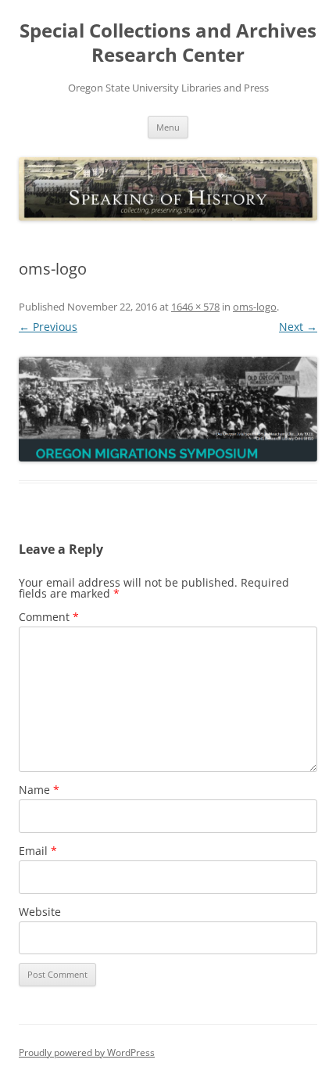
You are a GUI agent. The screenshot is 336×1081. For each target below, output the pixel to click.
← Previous (48, 326)
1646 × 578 (195, 307)
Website (40, 911)
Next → (298, 326)
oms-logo (255, 307)
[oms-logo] (168, 409)
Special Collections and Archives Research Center (168, 43)
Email (38, 850)
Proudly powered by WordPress (87, 1052)
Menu (168, 127)
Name (39, 789)
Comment (49, 616)
